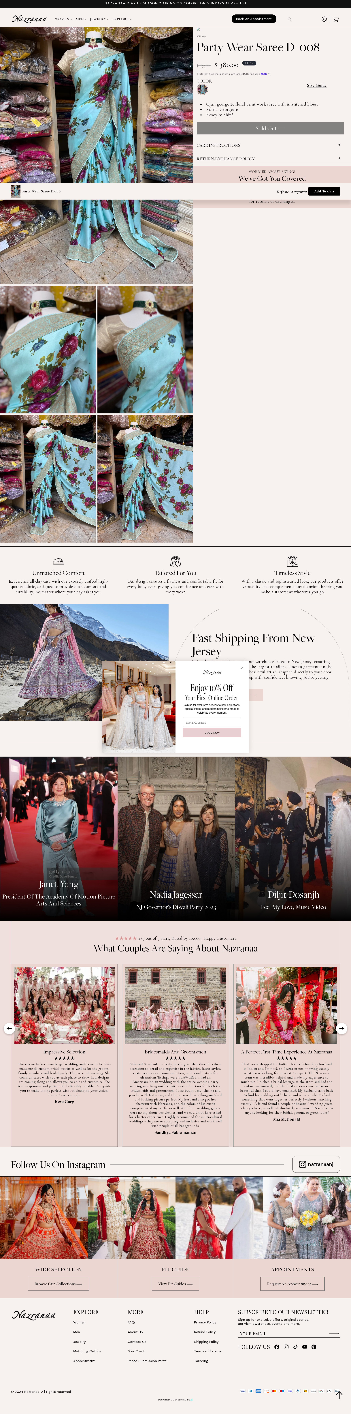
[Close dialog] (242, 667)
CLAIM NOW (212, 732)
